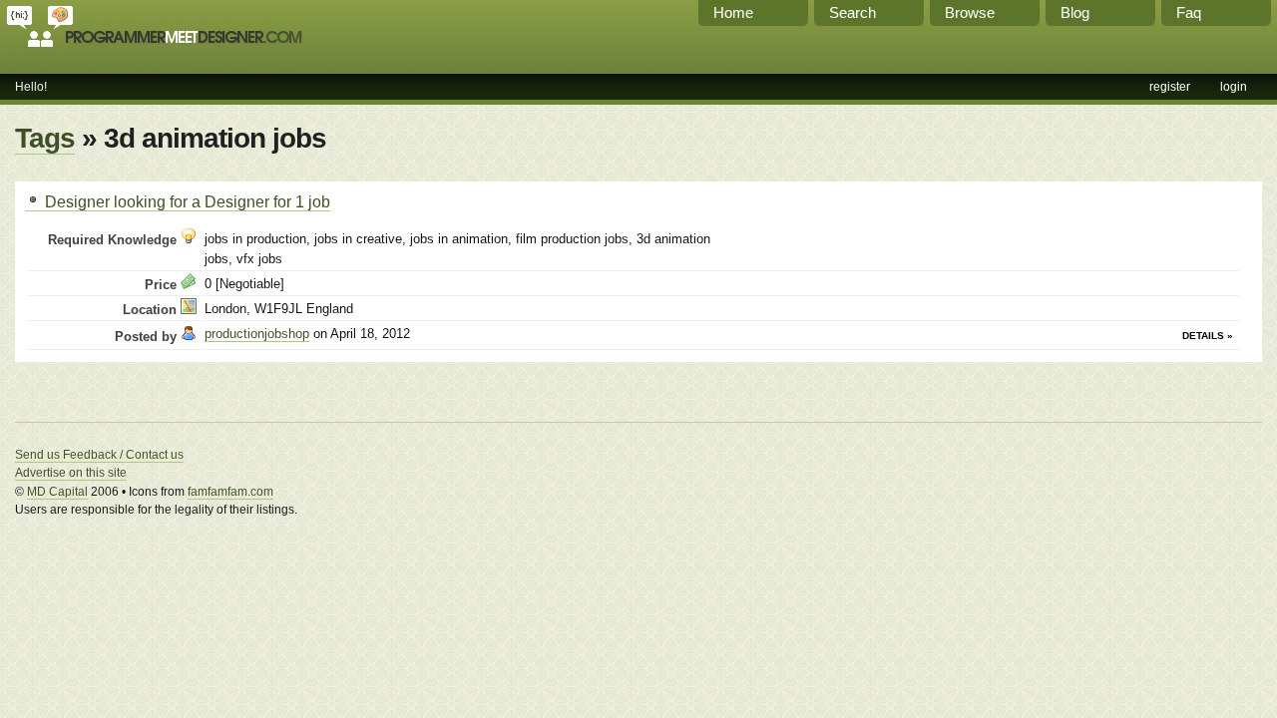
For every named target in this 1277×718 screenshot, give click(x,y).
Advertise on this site (71, 473)
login (1233, 87)
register (1169, 87)
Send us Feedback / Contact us (99, 455)
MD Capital (57, 492)
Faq (1188, 12)
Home (733, 12)
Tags (45, 138)
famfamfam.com (230, 492)
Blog (1075, 12)
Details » (1207, 335)
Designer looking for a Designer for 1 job (185, 201)
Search (852, 12)
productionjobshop (257, 333)
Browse (970, 12)
